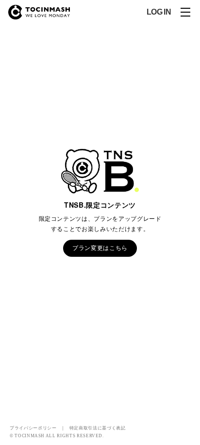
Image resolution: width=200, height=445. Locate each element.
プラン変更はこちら (100, 247)
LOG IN (159, 12)
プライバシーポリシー (33, 427)
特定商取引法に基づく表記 (97, 427)
